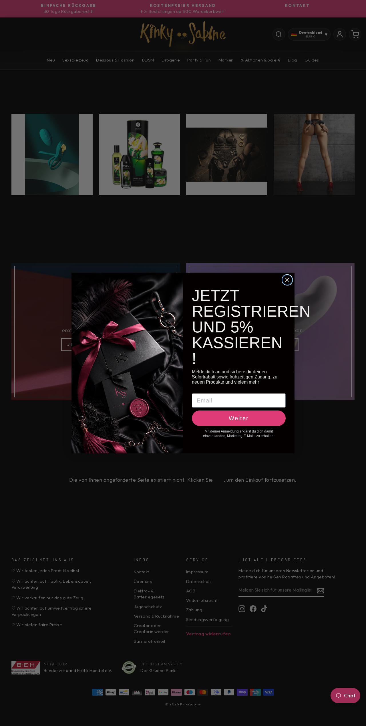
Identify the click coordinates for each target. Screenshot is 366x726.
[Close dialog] (287, 280)
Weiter (239, 418)
